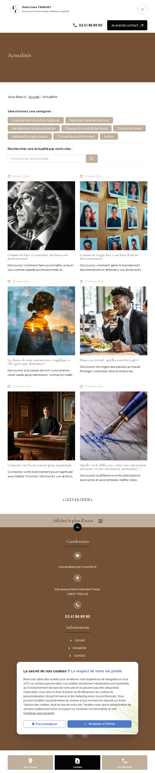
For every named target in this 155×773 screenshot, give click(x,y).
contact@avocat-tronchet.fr (78, 567)
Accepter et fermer (101, 724)
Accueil (34, 97)
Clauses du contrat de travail (86, 128)
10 (88, 499)
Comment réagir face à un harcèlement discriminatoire (109, 257)
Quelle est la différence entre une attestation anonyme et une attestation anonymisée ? (113, 467)
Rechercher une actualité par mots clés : (40, 149)
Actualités (79, 648)
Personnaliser (47, 724)
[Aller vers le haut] (77, 527)
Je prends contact (125, 25)
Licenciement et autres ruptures (36, 120)
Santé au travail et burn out (89, 120)
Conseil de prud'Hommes (75, 136)
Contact (79, 655)
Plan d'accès (30, 767)
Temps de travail (129, 128)
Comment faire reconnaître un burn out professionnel (38, 257)
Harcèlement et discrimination (34, 128)
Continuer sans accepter (38, 713)
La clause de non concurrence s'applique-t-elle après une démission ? (39, 362)
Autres (109, 136)
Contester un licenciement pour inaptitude (40, 465)
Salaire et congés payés (30, 136)
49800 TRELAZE (77, 591)
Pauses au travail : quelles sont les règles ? (110, 360)
